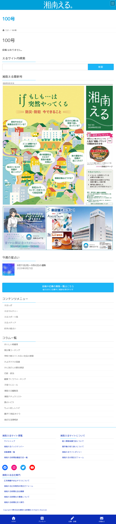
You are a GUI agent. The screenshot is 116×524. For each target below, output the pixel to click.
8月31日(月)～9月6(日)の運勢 (31, 265)
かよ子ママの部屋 (12, 361)
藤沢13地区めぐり (12, 414)
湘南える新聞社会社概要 (14, 491)
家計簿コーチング (12, 350)
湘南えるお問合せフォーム (73, 457)
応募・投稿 (72, 521)
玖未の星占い (10, 328)
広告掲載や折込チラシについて (16, 480)
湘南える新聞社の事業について (16, 497)
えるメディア (10, 322)
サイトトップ (9, 441)
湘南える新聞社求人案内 (14, 502)
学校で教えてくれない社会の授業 (19, 356)
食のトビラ (9, 402)
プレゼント (42, 521)
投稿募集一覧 (9, 452)
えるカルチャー (11, 311)
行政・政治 (9, 373)
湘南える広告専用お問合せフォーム (18, 486)
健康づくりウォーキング (15, 379)
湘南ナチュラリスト (13, 396)
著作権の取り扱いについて (73, 446)
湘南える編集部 (11, 390)
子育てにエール (11, 384)
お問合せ (102, 521)
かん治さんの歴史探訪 (14, 367)
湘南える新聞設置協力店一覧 (16, 457)
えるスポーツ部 (11, 316)
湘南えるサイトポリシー (72, 452)
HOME (13, 521)
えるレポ (8, 305)
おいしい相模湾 (11, 344)
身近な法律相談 (11, 419)
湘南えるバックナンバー (14, 446)
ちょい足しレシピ (12, 408)
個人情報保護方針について (73, 441)
